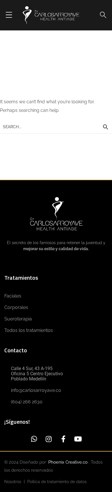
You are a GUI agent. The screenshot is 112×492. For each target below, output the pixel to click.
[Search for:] (56, 126)
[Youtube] (78, 439)
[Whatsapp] (34, 439)
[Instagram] (49, 439)
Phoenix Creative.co (68, 462)
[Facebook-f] (63, 439)
